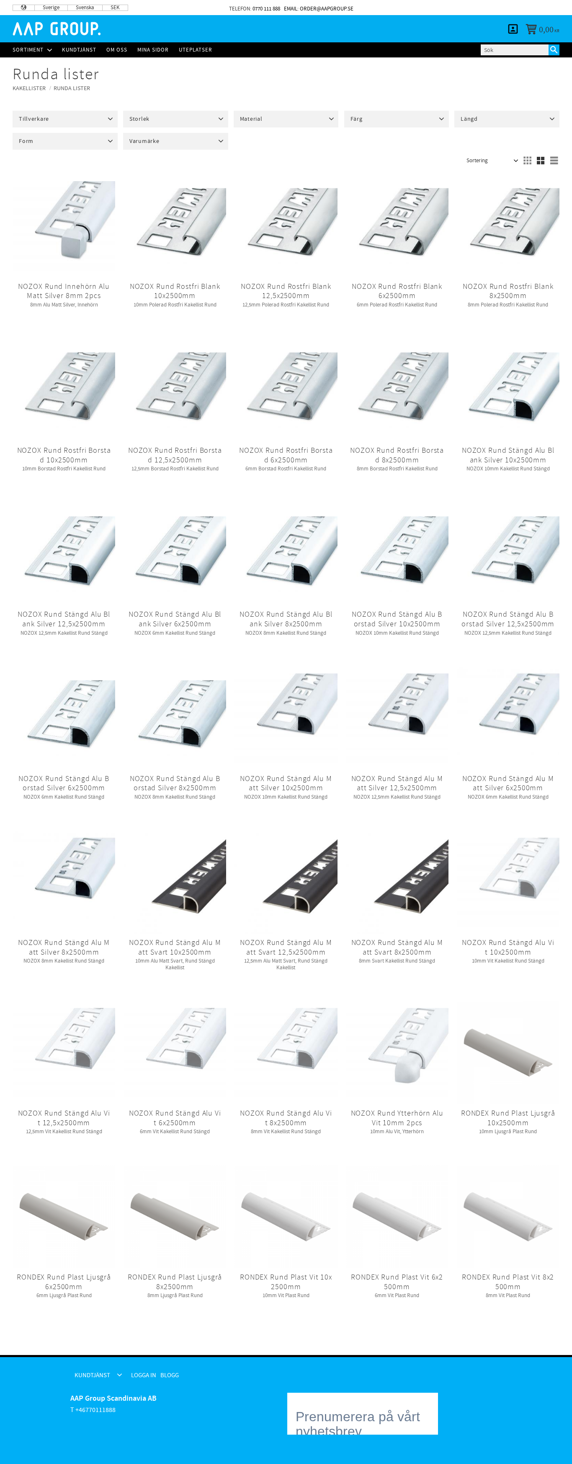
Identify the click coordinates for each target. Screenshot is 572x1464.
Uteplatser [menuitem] (195, 50)
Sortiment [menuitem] (28, 50)
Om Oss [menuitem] (116, 50)
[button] (65, 119)
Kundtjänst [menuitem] (465, 7)
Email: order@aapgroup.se (318, 8)
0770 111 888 (266, 8)
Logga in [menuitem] (513, 7)
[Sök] (554, 49)
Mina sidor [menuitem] (513, 29)
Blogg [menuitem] (545, 7)
